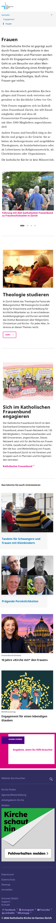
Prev (6, 199)
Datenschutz (8, 879)
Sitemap (5, 884)
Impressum (7, 874)
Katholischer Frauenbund (17, 466)
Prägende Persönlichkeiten (20, 601)
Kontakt (5, 904)
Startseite (5, 15)
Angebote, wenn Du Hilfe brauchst (32, 749)
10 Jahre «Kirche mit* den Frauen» (24, 660)
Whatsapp (23, 913)
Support (5, 901)
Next (50, 199)
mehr (7, 334)
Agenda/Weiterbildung (13, 794)
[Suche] (52, 779)
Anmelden (6, 889)
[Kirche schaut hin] (28, 834)
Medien (5, 805)
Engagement (8, 19)
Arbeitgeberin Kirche (12, 800)
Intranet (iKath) (9, 898)
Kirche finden (8, 789)
